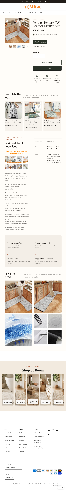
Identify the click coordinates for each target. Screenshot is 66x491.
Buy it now (47, 68)
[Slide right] (27, 47)
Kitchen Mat (12, 13)
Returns (21, 440)
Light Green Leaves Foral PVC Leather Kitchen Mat (52, 122)
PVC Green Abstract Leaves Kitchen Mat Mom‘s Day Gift (31, 122)
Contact (21, 452)
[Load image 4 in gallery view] (23, 46)
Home (4, 13)
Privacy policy (47, 484)
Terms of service (57, 484)
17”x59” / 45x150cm (40, 47)
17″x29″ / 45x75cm (40, 42)
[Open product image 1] (18, 297)
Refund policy (38, 484)
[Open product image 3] (18, 330)
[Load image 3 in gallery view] (19, 46)
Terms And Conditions (37, 441)
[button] (4, 7)
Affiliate (7, 452)
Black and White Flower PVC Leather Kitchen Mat (13, 122)
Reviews (7, 444)
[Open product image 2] (47, 297)
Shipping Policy (39, 436)
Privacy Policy (38, 433)
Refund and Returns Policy (39, 447)
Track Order (23, 448)
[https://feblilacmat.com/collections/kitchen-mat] (17, 170)
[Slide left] (6, 47)
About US (8, 433)
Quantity (36, 52)
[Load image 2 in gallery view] (14, 46)
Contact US (8, 436)
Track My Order (10, 440)
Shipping (22, 436)
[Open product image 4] (47, 330)
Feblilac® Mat (18, 484)
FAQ (6, 448)
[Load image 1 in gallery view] (10, 46)
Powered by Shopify (28, 484)
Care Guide (23, 444)
